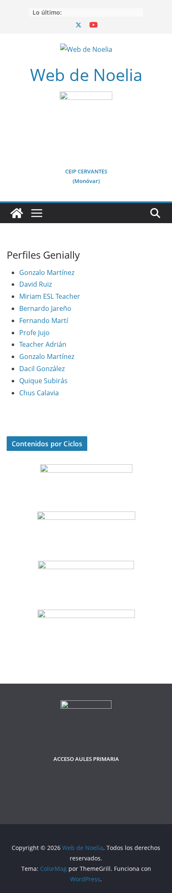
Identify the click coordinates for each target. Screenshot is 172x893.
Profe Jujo (34, 332)
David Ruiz (35, 284)
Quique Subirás (43, 380)
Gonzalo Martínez (46, 272)
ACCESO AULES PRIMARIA (86, 759)
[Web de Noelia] (17, 213)
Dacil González (42, 368)
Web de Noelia (86, 74)
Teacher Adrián (42, 344)
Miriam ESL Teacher (49, 296)
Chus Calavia (39, 392)
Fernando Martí (43, 320)
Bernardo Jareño (45, 308)
